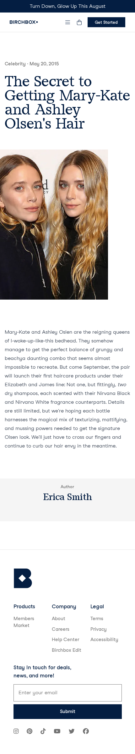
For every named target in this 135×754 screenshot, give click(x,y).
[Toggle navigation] (67, 22)
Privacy (98, 629)
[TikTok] (43, 732)
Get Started (106, 22)
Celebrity (15, 64)
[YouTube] (57, 732)
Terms (96, 618)
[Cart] (79, 22)
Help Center (65, 639)
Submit (67, 711)
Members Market (24, 622)
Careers (60, 629)
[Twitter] (72, 732)
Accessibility (104, 639)
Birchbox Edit (66, 650)
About (58, 618)
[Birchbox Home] (24, 22)
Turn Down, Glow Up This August (67, 6)
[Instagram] (16, 732)
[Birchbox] (23, 578)
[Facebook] (86, 732)
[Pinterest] (29, 732)
